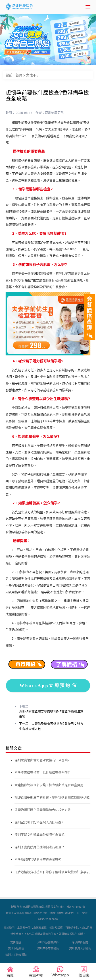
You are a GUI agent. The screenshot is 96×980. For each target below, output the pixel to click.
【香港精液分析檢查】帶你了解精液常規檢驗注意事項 (52, 872)
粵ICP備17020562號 (72, 907)
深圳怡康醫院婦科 (48, 942)
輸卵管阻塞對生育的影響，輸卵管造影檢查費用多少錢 (52, 797)
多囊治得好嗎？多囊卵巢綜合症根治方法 (43, 809)
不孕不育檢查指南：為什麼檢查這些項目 (43, 772)
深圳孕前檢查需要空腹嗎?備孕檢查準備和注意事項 (51, 713)
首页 (19, 75)
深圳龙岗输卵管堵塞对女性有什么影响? (42, 760)
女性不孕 (33, 75)
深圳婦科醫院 (80, 942)
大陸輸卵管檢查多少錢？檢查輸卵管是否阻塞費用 (49, 785)
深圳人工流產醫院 (16, 954)
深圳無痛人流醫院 (80, 948)
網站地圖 (44, 907)
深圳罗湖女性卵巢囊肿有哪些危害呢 (40, 834)
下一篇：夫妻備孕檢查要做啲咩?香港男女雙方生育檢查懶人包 (51, 726)
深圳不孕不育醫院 (48, 948)
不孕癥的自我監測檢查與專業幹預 (38, 859)
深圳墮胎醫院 (16, 948)
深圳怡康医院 (54, 112)
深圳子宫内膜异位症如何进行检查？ (40, 847)
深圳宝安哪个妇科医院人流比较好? (39, 822)
